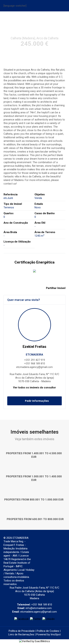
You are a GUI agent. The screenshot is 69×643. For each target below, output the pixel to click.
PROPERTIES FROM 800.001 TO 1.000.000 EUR (34, 499)
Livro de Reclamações (21, 634)
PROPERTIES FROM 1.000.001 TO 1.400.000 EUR (34, 478)
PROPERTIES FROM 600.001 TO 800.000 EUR (35, 519)
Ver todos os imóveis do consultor (34, 387)
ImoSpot (56, 634)
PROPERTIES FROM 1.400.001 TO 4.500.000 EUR (34, 455)
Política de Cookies (48, 631)
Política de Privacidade (22, 631)
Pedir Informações (37, 400)
